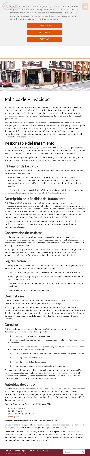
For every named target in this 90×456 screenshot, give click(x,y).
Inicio (8, 450)
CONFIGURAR (44, 25)
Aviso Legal (20, 450)
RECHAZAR (44, 32)
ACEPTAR (44, 39)
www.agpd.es (14, 417)
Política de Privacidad (16, 453)
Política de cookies (48, 19)
